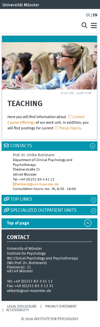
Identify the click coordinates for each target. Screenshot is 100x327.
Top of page (18, 223)
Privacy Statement (61, 306)
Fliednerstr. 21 (19, 267)
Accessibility (17, 310)
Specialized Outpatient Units (43, 210)
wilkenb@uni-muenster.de (37, 184)
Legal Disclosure (22, 306)
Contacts (21, 146)
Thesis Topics (70, 128)
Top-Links (21, 199)
